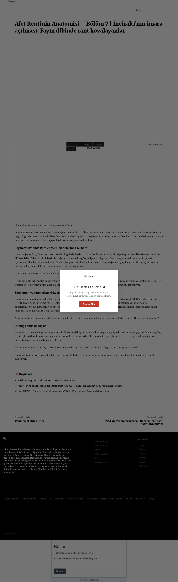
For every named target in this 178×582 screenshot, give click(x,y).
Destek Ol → (89, 304)
